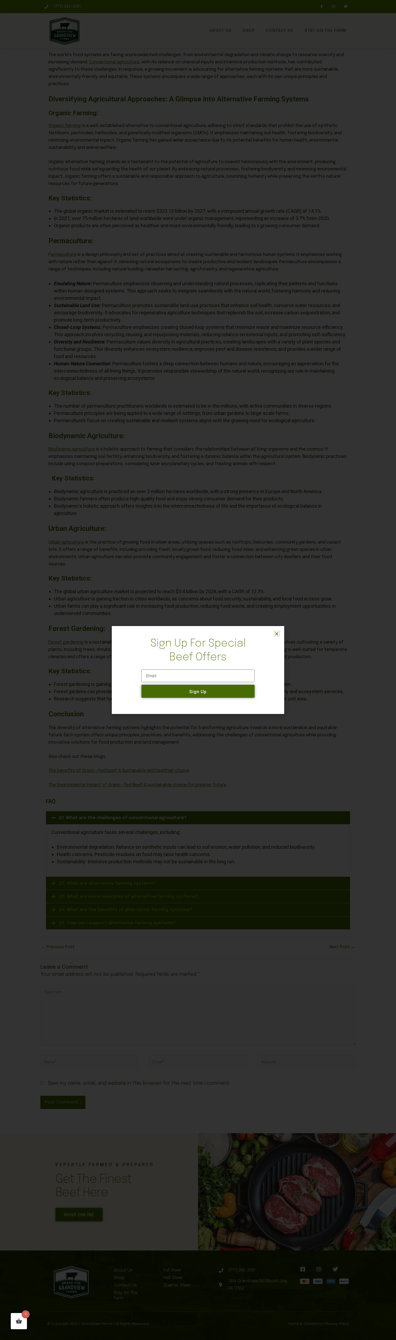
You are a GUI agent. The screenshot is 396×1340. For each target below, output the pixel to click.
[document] (198, 670)
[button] (277, 633)
